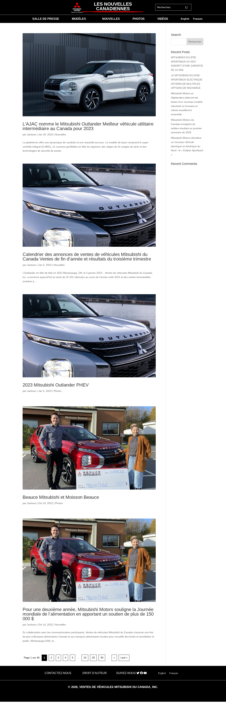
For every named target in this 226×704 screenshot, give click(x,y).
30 (101, 657)
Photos (57, 391)
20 (93, 657)
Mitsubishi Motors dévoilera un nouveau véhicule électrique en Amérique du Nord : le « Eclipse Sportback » (187, 146)
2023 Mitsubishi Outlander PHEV (56, 385)
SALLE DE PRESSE (45, 19)
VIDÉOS (162, 19)
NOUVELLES (111, 19)
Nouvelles (60, 134)
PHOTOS (139, 19)
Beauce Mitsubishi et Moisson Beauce (61, 497)
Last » (124, 657)
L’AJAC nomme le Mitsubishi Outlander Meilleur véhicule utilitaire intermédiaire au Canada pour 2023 (88, 126)
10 (85, 657)
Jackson (31, 134)
